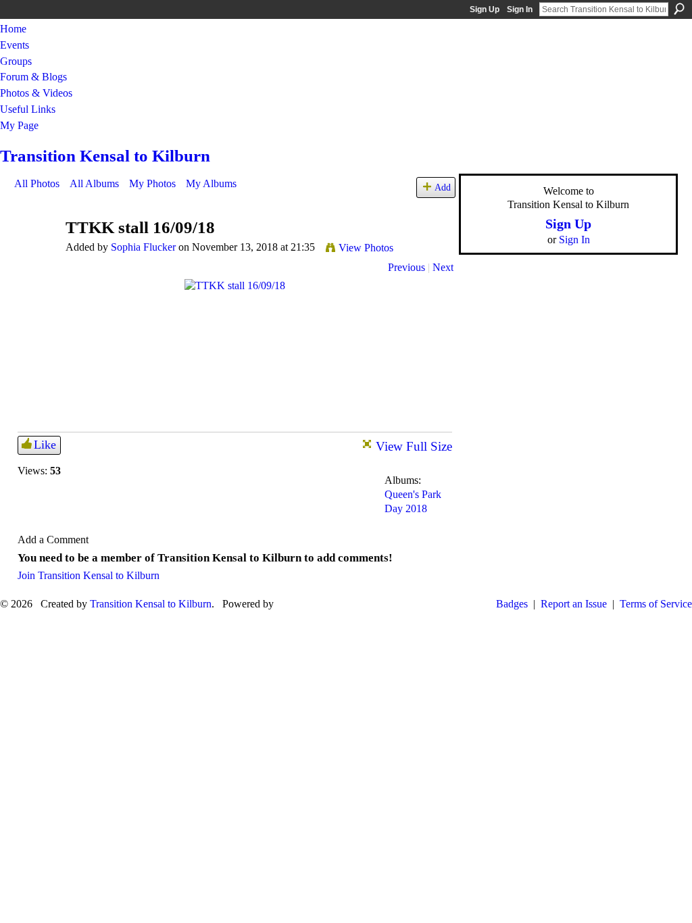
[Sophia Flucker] (35, 253)
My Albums (211, 183)
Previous (406, 267)
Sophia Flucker (143, 247)
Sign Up (484, 9)
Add (443, 187)
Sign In (520, 9)
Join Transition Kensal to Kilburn (88, 575)
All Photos (36, 183)
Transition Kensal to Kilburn (105, 156)
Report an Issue (574, 603)
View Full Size (414, 446)
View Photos (366, 247)
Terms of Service (656, 603)
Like (45, 444)
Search (679, 9)
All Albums (94, 183)
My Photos (152, 183)
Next (442, 267)
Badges (512, 603)
